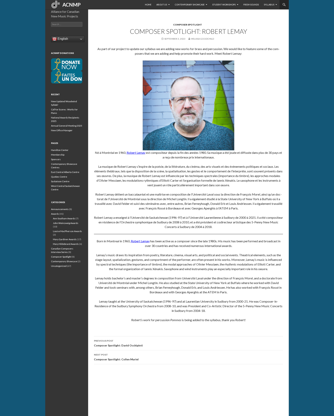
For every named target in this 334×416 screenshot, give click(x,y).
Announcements (60, 209)
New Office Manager (61, 130)
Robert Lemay (136, 152)
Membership (57, 154)
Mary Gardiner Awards (65, 239)
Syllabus (269, 4)
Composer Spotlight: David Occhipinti (118, 343)
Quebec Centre (59, 176)
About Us (161, 4)
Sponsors (56, 159)
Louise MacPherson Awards (67, 231)
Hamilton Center (59, 150)
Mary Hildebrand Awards (66, 243)
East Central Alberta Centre (65, 172)
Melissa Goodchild (202, 38)
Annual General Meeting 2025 (66, 125)
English (62, 38)
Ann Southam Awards (64, 218)
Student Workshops (224, 4)
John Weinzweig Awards (65, 223)
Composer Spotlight (187, 24)
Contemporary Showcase (189, 4)
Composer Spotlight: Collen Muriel (116, 357)
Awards (55, 213)
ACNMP (70, 5)
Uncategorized (58, 266)
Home (148, 4)
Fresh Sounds (251, 4)
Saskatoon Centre (60, 181)
